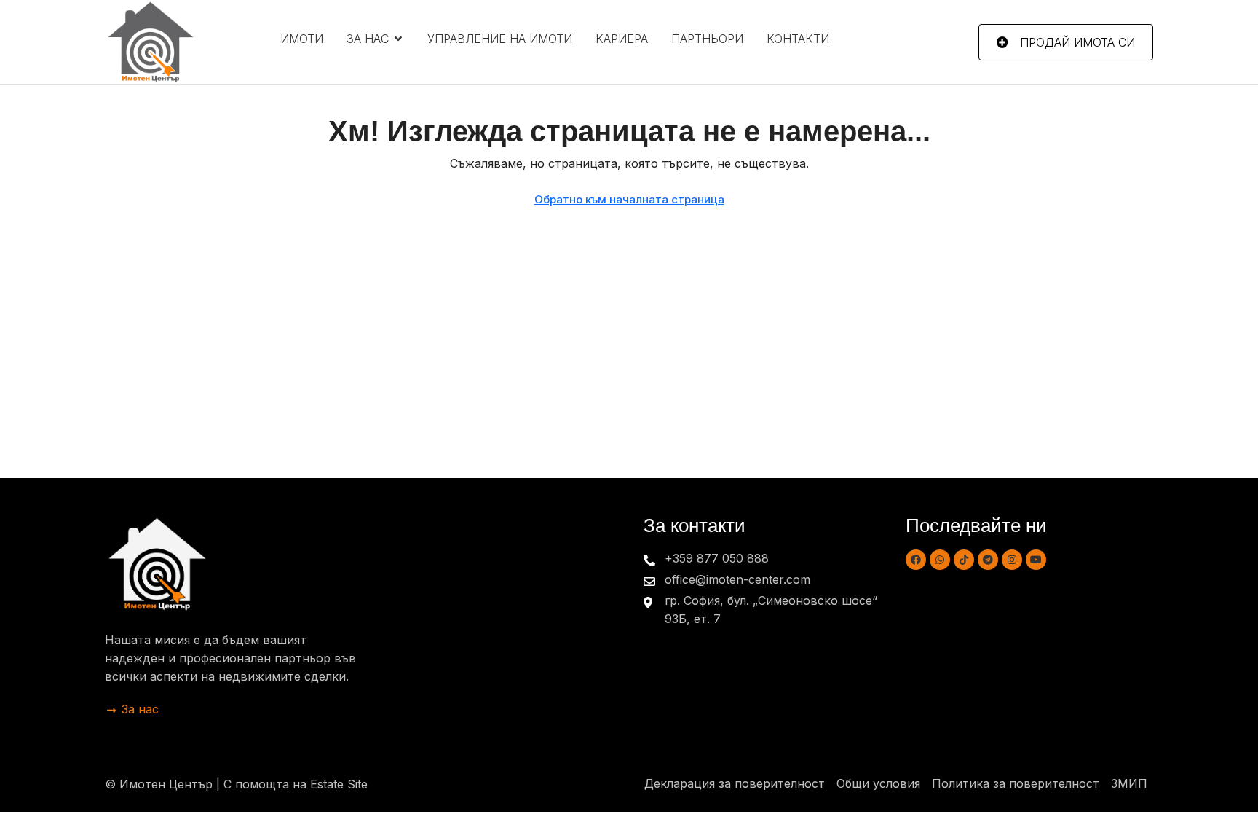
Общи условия (878, 783)
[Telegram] (988, 559)
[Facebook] (916, 559)
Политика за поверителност (1015, 783)
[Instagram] (1012, 559)
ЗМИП (1129, 783)
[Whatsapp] (940, 559)
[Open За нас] (398, 38)
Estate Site (339, 784)
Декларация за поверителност (734, 783)
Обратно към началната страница (629, 199)
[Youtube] (1036, 559)
